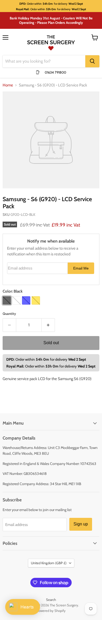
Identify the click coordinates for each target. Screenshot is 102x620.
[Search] (92, 61)
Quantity (9, 314)
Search (51, 599)
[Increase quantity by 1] (48, 325)
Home (8, 85)
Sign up (80, 524)
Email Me (81, 268)
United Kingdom (48, 563)
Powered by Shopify (51, 610)
